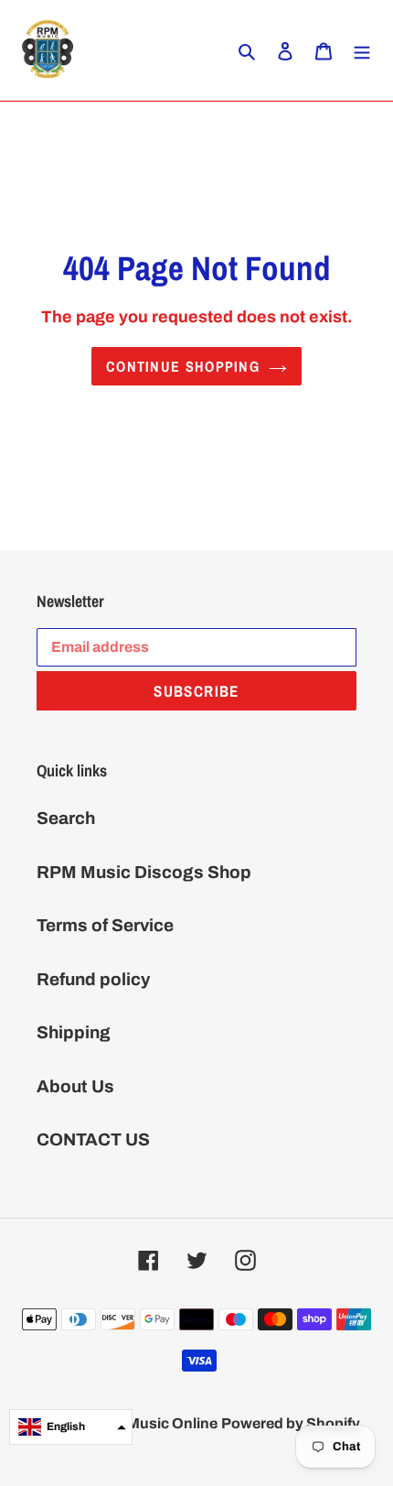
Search (66, 818)
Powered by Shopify (290, 1423)
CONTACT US (93, 1139)
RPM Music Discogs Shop (144, 872)
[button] (71, 1427)
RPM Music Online (154, 1423)
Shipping (74, 1032)
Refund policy (93, 979)
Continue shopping (183, 366)
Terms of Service (105, 925)
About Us (75, 1086)
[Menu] (362, 50)
